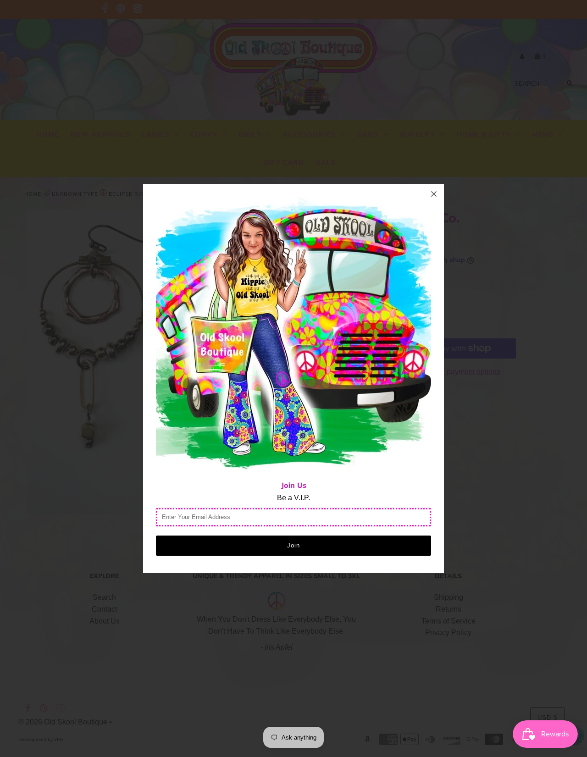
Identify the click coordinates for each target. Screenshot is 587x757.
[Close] (434, 194)
